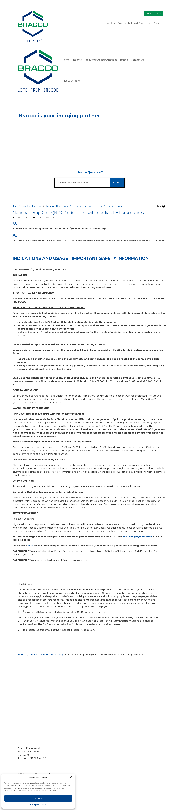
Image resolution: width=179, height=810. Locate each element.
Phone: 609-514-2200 (30, 761)
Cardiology (85, 136)
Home (66, 59)
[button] (70, 777)
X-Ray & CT (28, 126)
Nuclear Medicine (59, 136)
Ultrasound (33, 136)
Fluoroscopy (51, 126)
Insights (110, 23)
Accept (38, 798)
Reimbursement (83, 146)
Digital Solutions (35, 146)
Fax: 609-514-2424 (28, 768)
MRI (94, 126)
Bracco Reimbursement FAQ (46, 654)
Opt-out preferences (37, 805)
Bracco (157, 23)
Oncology (59, 146)
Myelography (75, 126)
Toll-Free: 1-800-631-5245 (32, 765)
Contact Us (151, 13)
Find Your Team (71, 81)
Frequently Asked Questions (134, 23)
